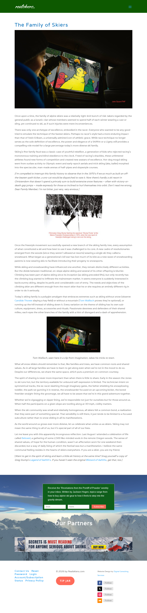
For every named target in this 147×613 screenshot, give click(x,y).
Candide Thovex (23, 300)
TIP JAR (65, 580)
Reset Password (27, 572)
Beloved (26, 438)
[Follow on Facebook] (99, 583)
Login (33, 574)
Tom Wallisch (86, 300)
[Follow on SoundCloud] (99, 600)
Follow (108, 583)
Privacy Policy (34, 580)
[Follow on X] (99, 589)
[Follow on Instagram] (99, 594)
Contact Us (22, 570)
